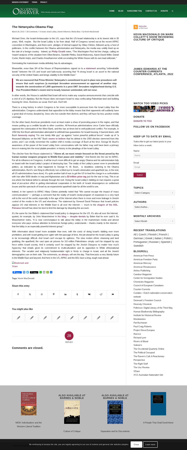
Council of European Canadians (149, 285)
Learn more (150, 444)
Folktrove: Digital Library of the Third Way (153, 308)
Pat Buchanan (140, 322)
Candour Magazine (143, 274)
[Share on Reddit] (101, 294)
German (138, 238)
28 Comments (32, 32)
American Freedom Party (146, 259)
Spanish (165, 241)
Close (136, 444)
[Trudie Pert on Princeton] (45, 317)
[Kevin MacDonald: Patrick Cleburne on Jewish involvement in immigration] (98, 317)
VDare (137, 371)
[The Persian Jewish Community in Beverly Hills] (18, 317)
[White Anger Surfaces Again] (31, 317)
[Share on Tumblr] (77, 294)
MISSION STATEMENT (20, 2)
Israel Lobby (51, 32)
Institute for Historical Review (147, 315)
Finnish (152, 234)
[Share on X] (30, 294)
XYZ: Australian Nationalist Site (148, 375)
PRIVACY (43, 2)
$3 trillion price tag (76, 176)
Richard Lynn (140, 337)
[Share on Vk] (89, 294)
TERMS (34, 2)
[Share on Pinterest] (53, 294)
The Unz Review (141, 367)
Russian (154, 241)
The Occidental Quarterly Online (149, 349)
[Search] (172, 11)
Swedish (138, 245)
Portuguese (140, 241)
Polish (167, 238)
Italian (158, 238)
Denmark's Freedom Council (147, 300)
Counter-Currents (142, 289)
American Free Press (144, 255)
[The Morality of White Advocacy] (58, 317)
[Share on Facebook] (18, 294)
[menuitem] (21, 2)
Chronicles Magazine (144, 282)
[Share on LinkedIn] (65, 294)
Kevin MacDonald (92, 32)
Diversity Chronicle (143, 304)
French (163, 234)
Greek (148, 238)
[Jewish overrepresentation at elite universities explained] (111, 317)
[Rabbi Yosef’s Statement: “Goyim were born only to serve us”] (71, 317)
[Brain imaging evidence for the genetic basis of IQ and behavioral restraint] (85, 317)
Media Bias (75, 32)
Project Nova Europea (144, 330)
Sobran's (138, 345)
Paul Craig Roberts (143, 326)
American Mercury (142, 263)
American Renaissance (145, 267)
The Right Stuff (141, 363)
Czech (142, 234)
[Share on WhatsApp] (42, 294)
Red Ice (137, 334)
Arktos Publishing (142, 270)
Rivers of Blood (141, 341)
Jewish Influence (64, 32)
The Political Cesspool (144, 352)
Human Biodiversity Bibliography (149, 311)
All (135, 234)
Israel (43, 32)
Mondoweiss (140, 319)
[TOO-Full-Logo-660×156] (39, 11)
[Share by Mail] (113, 294)
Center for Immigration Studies (148, 278)
